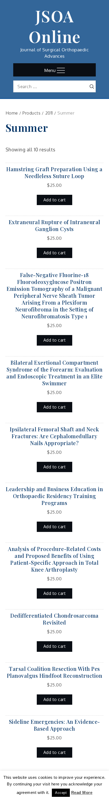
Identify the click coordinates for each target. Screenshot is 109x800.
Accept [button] (61, 793)
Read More (82, 792)
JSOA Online (55, 26)
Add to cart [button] (54, 199)
